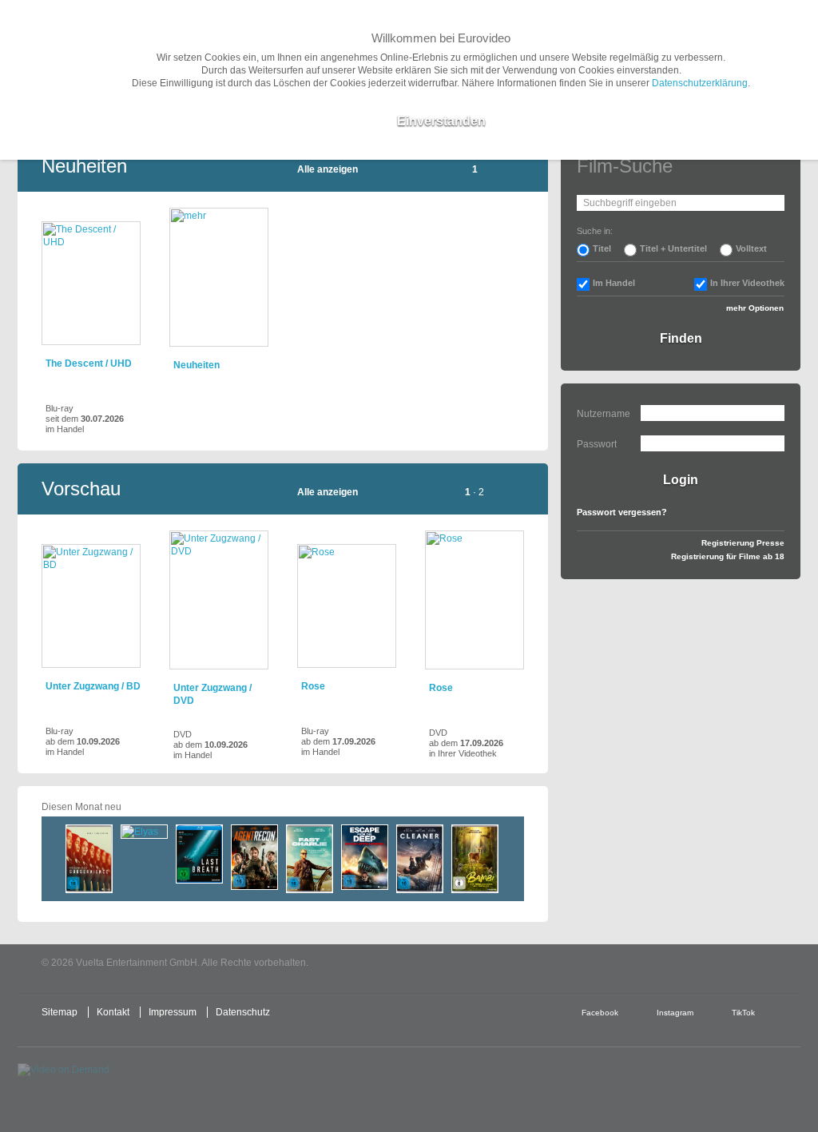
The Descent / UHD (89, 363)
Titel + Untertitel (673, 248)
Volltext (751, 248)
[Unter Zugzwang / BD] (91, 606)
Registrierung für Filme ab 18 (727, 556)
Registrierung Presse (742, 542)
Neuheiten (196, 365)
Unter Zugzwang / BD (93, 686)
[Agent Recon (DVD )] (254, 857)
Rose (313, 686)
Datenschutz (243, 1012)
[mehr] (218, 277)
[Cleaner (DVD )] (419, 858)
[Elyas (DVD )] (144, 831)
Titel (602, 248)
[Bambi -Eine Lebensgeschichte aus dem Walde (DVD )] (474, 858)
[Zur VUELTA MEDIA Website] (680, 963)
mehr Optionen (755, 308)
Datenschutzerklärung (700, 83)
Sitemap (59, 1012)
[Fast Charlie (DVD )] (309, 858)
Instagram (675, 1012)
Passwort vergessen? (622, 512)
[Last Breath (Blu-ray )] (199, 854)
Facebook (600, 1012)
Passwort (597, 444)
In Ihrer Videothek (747, 283)
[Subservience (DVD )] (89, 858)
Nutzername (603, 413)
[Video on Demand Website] (93, 1083)
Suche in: (595, 231)
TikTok (743, 1012)
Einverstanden (441, 121)
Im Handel (614, 283)
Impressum (173, 1012)
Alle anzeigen (327, 169)
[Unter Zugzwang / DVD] (218, 599)
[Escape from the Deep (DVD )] (364, 857)
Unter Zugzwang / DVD (212, 694)
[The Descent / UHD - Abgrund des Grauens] (91, 283)
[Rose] (346, 606)
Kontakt (113, 1012)
